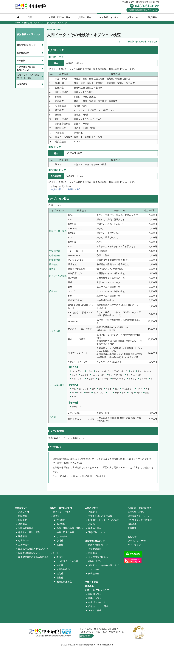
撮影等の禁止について (29, 552)
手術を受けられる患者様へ (101, 516)
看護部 (60, 557)
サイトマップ (134, 544)
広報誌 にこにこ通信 (98, 606)
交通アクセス (133, 17)
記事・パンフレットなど (97, 590)
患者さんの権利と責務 (29, 532)
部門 (55, 553)
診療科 (56, 516)
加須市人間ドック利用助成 (64, 189)
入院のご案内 (91, 507)
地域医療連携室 (64, 581)
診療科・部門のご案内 (59, 17)
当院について (33, 17)
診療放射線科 (63, 569)
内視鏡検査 (22, 84)
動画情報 (132, 528)
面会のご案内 (94, 528)
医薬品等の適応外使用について (33, 548)
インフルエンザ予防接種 (140, 520)
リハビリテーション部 (67, 561)
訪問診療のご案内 (136, 511)
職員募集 (152, 17)
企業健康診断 (23, 52)
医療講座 (22, 536)
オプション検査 (125, 41)
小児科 (60, 540)
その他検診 (140, 41)
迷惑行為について (97, 532)
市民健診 (21, 60)
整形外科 (61, 520)
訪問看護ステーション (139, 516)
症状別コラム (94, 594)
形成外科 (61, 524)
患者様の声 (23, 540)
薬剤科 (60, 573)
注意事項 (152, 41)
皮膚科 (60, 544)
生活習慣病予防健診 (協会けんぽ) (26, 68)
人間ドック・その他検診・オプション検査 (29, 76)
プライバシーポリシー (139, 540)
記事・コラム (94, 598)
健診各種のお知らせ (26, 44)
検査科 (60, 565)
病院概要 (22, 520)
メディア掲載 (94, 610)
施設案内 (22, 524)
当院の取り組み (25, 528)
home (18, 17)
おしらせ (132, 536)
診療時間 (142, 10)
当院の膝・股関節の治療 (140, 507)
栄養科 (60, 577)
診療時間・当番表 (62, 511)
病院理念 (22, 516)
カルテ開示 (23, 544)
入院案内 (92, 511)
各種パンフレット (97, 602)
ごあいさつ (23, 511)
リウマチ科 (62, 536)
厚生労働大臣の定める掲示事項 (33, 556)
